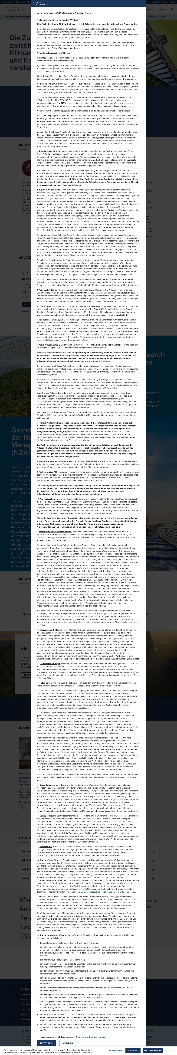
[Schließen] (173, 1050)
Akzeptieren (46, 1043)
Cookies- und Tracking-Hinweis (90, 1037)
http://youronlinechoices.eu (122, 892)
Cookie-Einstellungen (116, 1050)
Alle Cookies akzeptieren (153, 1050)
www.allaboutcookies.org (92, 892)
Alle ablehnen (133, 1050)
